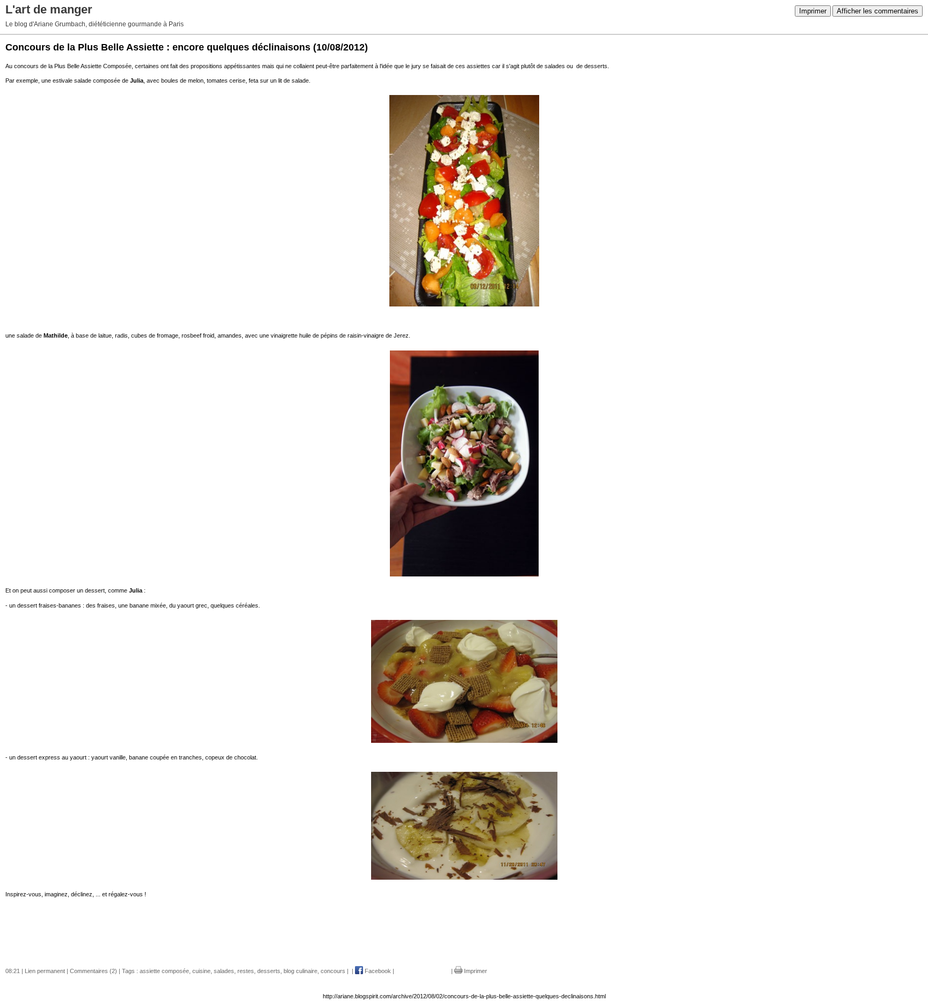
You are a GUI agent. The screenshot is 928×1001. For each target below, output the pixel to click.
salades (224, 971)
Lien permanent (45, 971)
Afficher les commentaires (877, 11)
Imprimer (813, 11)
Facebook (377, 971)
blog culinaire (300, 971)
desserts (268, 971)
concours (333, 971)
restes (245, 971)
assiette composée (164, 971)
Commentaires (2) (93, 971)
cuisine (201, 971)
